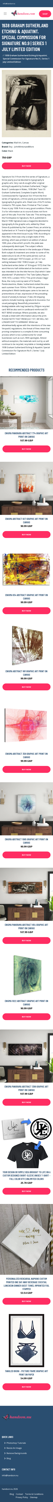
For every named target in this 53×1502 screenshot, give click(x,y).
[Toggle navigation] (5, 13)
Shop (45, 14)
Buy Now (26, 166)
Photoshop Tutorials (16, 1443)
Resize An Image (14, 1448)
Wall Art (17, 142)
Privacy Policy (22, 1497)
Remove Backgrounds (17, 1453)
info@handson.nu (9, 4)
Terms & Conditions (34, 1494)
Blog (9, 1458)
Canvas (25, 142)
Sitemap (33, 1497)
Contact (19, 1494)
